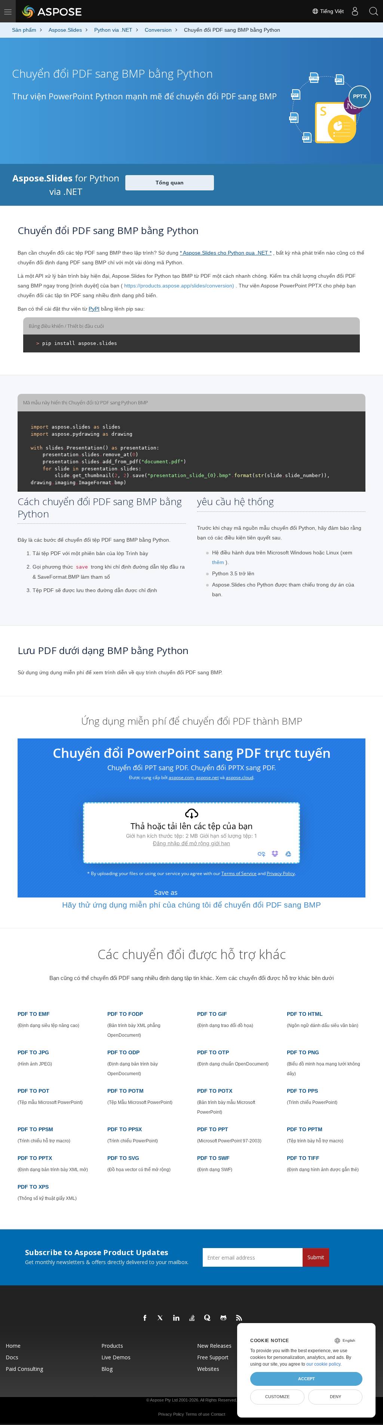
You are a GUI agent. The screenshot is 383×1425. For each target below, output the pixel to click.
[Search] (373, 11)
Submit (315, 1257)
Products (112, 1345)
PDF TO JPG (33, 1052)
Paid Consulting (24, 1368)
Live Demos (116, 1357)
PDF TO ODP (123, 1052)
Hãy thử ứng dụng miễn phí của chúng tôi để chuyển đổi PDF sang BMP (191, 904)
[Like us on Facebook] (145, 1318)
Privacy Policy (171, 1414)
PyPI (94, 309)
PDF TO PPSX (124, 1129)
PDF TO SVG (123, 1158)
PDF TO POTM (125, 1091)
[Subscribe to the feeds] (239, 1318)
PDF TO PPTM (304, 1129)
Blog (107, 1368)
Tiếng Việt (331, 11)
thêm (218, 562)
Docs (12, 1357)
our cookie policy (323, 1364)
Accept (306, 1378)
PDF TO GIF (212, 1014)
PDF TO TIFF (303, 1158)
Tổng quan (170, 183)
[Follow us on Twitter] (161, 1318)
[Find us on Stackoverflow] (192, 1318)
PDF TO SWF (213, 1158)
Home (13, 1345)
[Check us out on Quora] (208, 1318)
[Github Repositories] (224, 1318)
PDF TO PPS (302, 1091)
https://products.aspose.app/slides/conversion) (179, 286)
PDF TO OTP (213, 1052)
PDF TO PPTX (35, 1158)
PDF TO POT (33, 1091)
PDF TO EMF (34, 1014)
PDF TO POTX (214, 1091)
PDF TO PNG (303, 1052)
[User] (355, 11)
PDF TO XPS (33, 1187)
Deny (335, 1396)
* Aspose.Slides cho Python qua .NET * (226, 253)
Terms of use (197, 1414)
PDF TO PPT (212, 1129)
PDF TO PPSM (35, 1129)
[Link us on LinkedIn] (176, 1318)
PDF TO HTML (305, 1014)
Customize (277, 1396)
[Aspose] (52, 11)
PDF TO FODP (125, 1014)
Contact (218, 1414)
